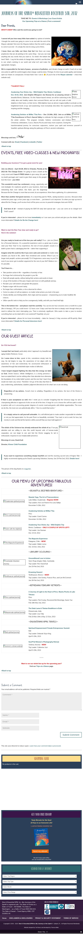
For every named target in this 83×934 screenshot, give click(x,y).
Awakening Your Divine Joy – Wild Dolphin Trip (46, 525)
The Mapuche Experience (38, 539)
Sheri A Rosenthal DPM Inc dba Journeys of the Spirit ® (36, 923)
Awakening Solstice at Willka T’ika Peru (26, 114)
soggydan (27, 469)
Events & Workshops (40, 18)
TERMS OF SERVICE (71, 918)
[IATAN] (47, 914)
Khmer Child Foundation (17, 444)
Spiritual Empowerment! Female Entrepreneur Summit (49, 628)
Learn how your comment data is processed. (45, 746)
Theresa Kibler (55, 927)
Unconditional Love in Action (39, 558)
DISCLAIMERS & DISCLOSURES (20, 918)
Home (4, 918)
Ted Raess (38, 927)
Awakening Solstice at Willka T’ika (41, 511)
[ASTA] (70, 908)
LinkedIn (32, 142)
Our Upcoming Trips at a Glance (34, 21)
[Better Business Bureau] (54, 908)
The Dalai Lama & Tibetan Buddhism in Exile (45, 608)
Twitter (39, 142)
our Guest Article (55, 18)
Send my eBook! (40, 851)
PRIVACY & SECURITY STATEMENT (48, 918)
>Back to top (6, 146)
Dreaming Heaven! (35, 572)
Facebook (24, 142)
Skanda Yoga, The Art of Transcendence (44, 497)
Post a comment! (54, 21)
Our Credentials (33, 784)
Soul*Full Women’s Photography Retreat (44, 642)
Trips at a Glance (42, 666)
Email (17, 142)
